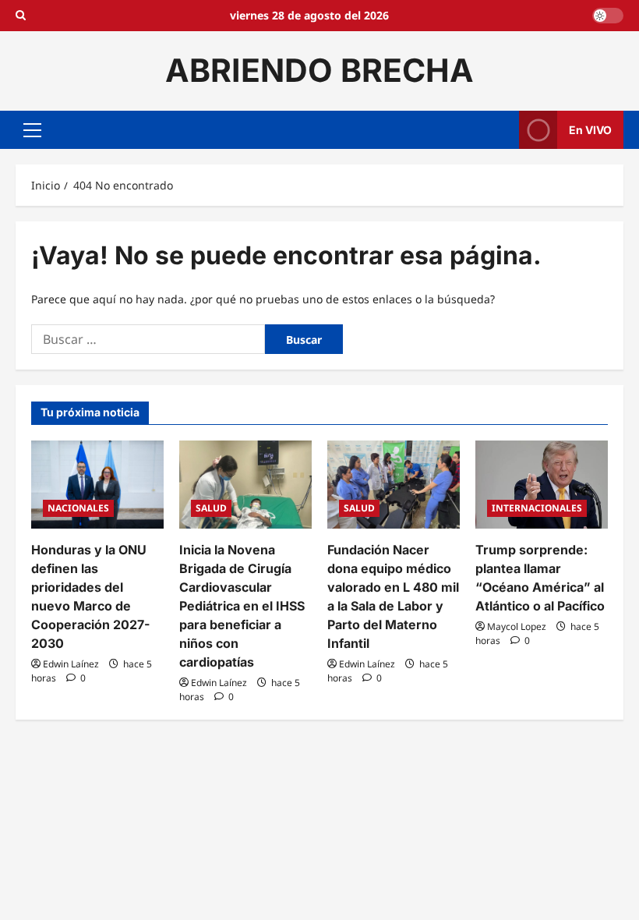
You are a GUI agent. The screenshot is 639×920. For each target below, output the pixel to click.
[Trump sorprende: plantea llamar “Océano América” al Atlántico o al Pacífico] (541, 485)
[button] (32, 129)
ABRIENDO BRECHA (319, 70)
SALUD (211, 508)
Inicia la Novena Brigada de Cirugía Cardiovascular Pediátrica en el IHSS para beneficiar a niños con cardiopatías (242, 606)
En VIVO (590, 129)
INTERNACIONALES (537, 508)
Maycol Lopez (516, 626)
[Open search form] (21, 15)
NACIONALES (78, 508)
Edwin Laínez (71, 664)
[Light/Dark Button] (607, 15)
